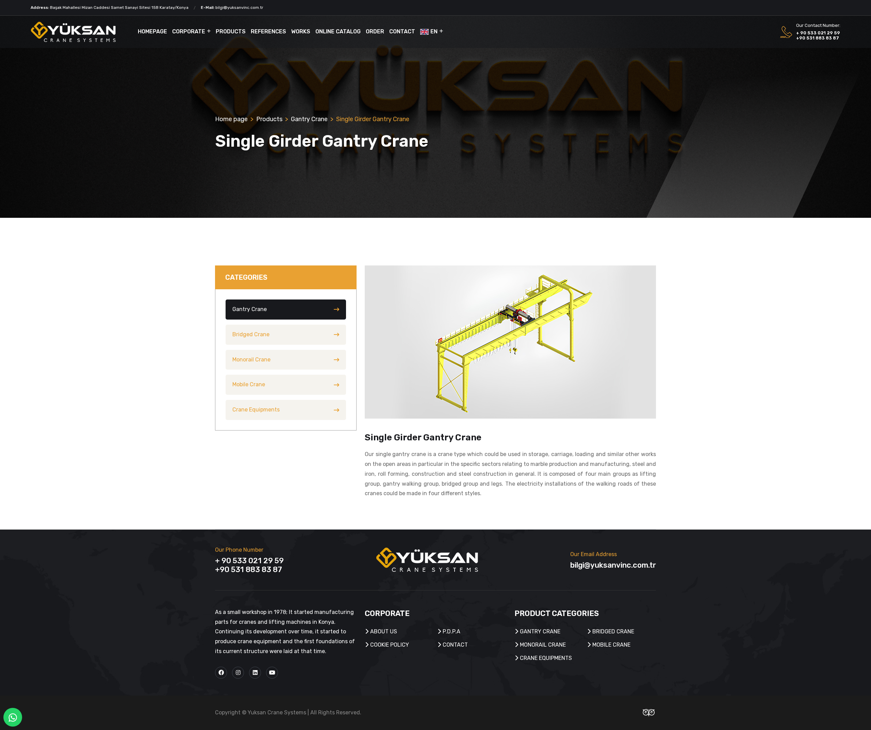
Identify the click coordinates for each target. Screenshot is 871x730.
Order (375, 31)
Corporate (188, 31)
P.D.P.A (450, 631)
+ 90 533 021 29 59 (818, 32)
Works (300, 31)
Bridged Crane (250, 334)
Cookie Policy (389, 645)
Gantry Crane (309, 119)
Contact (402, 31)
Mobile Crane (248, 384)
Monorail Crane (251, 359)
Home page (231, 119)
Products (231, 31)
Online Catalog (338, 31)
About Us (383, 631)
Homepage (152, 31)
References (268, 31)
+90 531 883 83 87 (817, 37)
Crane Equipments (256, 409)
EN (434, 31)
